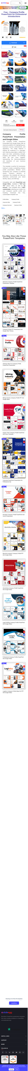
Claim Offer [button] (23, 7)
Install (20, 125)
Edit (20, 47)
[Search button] (20, 3)
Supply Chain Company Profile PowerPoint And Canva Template (13, 433)
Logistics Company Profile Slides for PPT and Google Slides (13, 691)
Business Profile (18, 205)
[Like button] (3, 37)
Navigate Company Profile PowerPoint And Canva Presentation (13, 515)
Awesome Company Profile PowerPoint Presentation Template (12, 282)
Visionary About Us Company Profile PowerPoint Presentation (12, 364)
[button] (24, 245)
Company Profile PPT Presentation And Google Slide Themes (13, 330)
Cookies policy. (15, 1067)
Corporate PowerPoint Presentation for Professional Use (12, 481)
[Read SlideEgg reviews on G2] (5, 1041)
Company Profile (15, 199)
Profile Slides (6, 199)
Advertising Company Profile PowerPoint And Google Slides (13, 588)
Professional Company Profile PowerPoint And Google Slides (13, 657)
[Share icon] (6, 37)
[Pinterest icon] (11, 37)
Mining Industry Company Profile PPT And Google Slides (13, 398)
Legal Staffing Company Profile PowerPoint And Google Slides (14, 623)
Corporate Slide (6, 202)
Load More (14, 1003)
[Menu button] (25, 3)
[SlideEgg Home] (14, 1012)
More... (3, 208)
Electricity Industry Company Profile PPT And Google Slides (13, 554)
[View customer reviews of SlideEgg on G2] (13, 1041)
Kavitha (21, 121)
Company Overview (7, 205)
